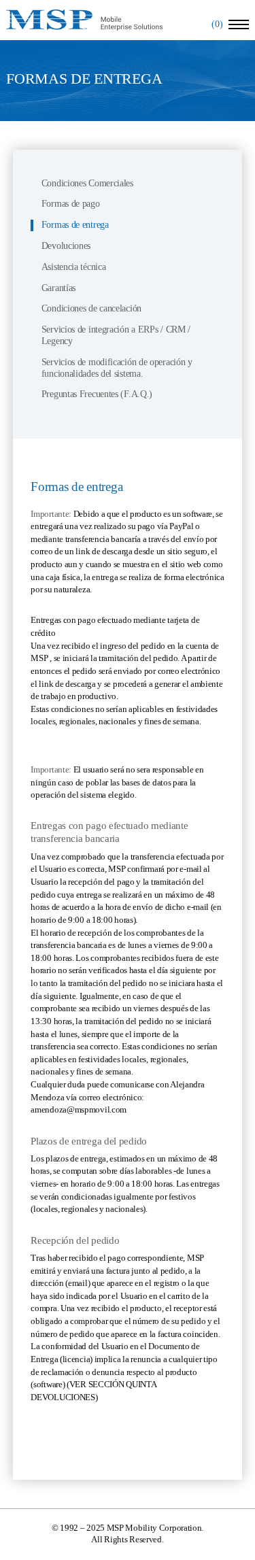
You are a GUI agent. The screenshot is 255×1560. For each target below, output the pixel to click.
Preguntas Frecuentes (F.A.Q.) (96, 394)
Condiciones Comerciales (87, 183)
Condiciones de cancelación (91, 308)
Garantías (58, 288)
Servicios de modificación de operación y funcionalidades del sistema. (116, 368)
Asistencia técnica (73, 267)
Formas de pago (70, 204)
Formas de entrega (75, 225)
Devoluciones (65, 246)
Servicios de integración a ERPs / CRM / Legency (115, 335)
